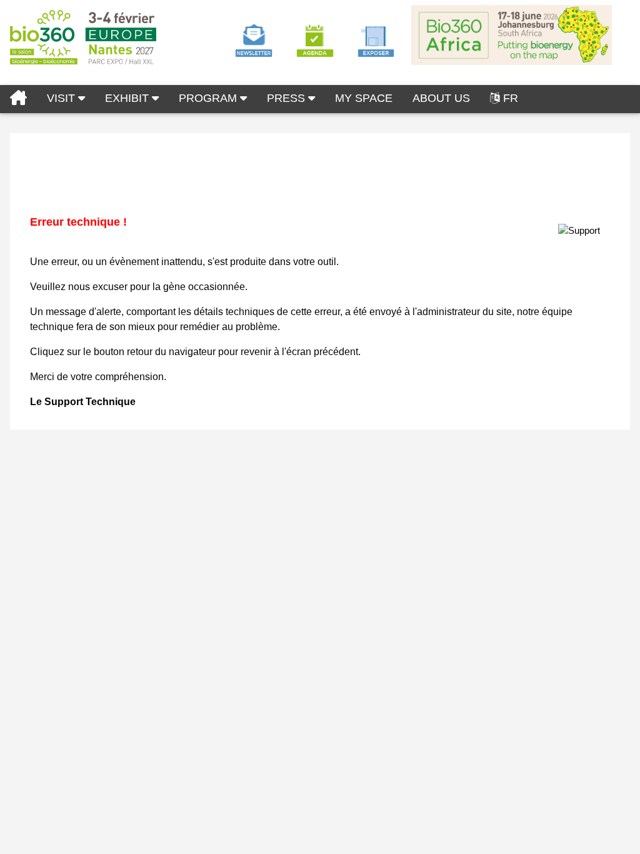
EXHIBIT (128, 98)
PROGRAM (209, 98)
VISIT (62, 98)
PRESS (287, 98)
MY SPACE (363, 98)
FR (510, 98)
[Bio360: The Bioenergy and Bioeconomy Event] (18, 99)
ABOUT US (441, 98)
